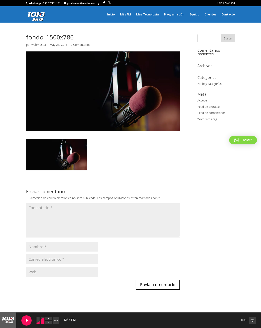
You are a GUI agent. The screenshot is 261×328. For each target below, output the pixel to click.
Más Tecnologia (147, 14)
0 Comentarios (80, 45)
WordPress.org (207, 119)
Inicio (111, 14)
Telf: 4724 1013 (226, 3)
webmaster (38, 45)
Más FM (125, 14)
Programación (174, 14)
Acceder (202, 100)
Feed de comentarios (211, 113)
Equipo (194, 14)
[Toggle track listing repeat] (56, 320)
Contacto (228, 14)
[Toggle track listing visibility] (252, 320)
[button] (243, 140)
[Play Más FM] (26, 320)
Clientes (210, 14)
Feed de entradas (208, 107)
